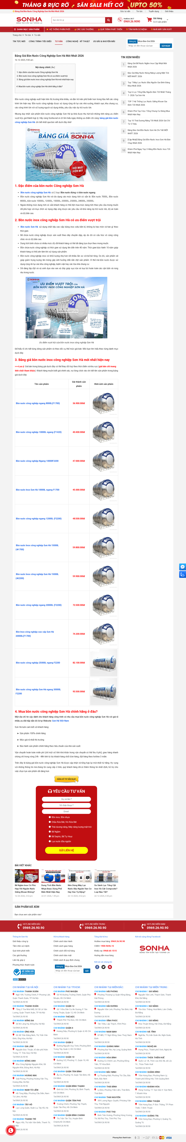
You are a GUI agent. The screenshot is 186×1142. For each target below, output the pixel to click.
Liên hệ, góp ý (19, 960)
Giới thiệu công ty (20, 941)
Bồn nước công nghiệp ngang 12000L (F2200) (39, 518)
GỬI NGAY (166, 46)
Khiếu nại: (105, 951)
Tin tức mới (19, 41)
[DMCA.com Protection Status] (32, 979)
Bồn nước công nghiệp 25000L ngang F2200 (38, 662)
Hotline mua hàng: (109, 941)
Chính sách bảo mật (62, 955)
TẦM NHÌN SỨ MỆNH (137, 29)
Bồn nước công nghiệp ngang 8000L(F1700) (38, 403)
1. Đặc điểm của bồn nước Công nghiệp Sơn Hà (37, 72)
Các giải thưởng (20, 955)
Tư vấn (58, 41)
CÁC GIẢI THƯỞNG (85, 29)
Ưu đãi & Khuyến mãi (104, 41)
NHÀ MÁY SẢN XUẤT (162, 29)
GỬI (87, 971)
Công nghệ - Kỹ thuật (78, 41)
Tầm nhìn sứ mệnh (21, 946)
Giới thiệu (169, 11)
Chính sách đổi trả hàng (64, 951)
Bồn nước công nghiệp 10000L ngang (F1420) (39, 432)
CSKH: (104, 946)
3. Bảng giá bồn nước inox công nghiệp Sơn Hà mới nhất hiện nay (45, 79)
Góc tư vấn (125, 11)
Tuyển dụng (154, 11)
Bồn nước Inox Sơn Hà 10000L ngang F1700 (37, 489)
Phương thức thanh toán (23, 965)
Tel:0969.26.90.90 (20, 1002)
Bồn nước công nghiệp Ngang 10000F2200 (37, 461)
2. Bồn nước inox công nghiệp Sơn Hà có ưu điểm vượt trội (42, 76)
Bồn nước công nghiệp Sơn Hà (36, 192)
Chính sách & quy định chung (67, 960)
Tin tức (139, 11)
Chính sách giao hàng (63, 946)
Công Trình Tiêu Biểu (40, 41)
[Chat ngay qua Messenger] (182, 566)
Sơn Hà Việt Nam (60, 720)
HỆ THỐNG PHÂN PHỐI (59, 29)
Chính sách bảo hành (63, 941)
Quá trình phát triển (21, 951)
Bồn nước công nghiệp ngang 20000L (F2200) (39, 605)
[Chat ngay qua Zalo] (182, 574)
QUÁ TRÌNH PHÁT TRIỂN (111, 29)
